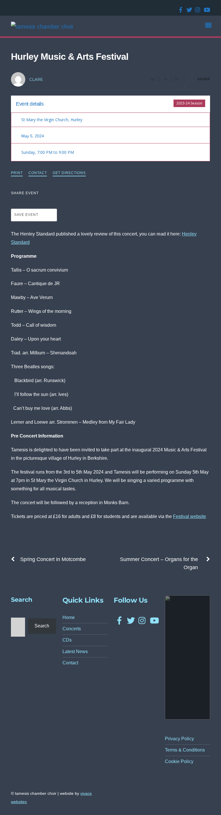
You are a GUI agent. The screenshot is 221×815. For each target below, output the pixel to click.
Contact (37, 173)
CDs (67, 640)
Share (203, 79)
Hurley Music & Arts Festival (69, 56)
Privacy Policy (179, 738)
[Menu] (209, 26)
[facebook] (179, 7)
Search (42, 625)
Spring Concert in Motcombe (53, 559)
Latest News (75, 651)
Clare (36, 79)
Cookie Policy (179, 761)
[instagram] (197, 7)
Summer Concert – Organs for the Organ (159, 563)
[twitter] (188, 7)
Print (17, 173)
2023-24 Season (189, 103)
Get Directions (69, 173)
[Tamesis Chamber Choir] (42, 26)
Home (68, 617)
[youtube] (205, 7)
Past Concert (160, 103)
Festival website (189, 516)
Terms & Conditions (185, 749)
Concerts (71, 628)
